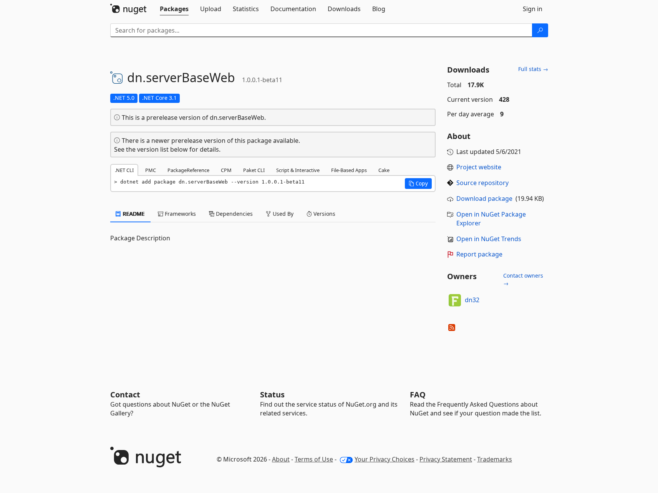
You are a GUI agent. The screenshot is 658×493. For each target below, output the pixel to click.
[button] (418, 183)
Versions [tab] (323, 213)
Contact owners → (523, 279)
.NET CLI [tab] (124, 170)
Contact (125, 394)
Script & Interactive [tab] (298, 170)
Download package (484, 198)
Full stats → (533, 69)
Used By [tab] (282, 213)
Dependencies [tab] (233, 213)
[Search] (540, 30)
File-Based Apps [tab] (349, 170)
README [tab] (133, 213)
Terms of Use (314, 459)
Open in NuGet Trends (488, 239)
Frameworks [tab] (179, 213)
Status (272, 394)
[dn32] (455, 300)
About (281, 459)
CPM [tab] (226, 170)
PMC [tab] (150, 170)
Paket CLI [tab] (254, 170)
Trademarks (494, 459)
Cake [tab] (383, 170)
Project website (478, 167)
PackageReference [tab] (188, 170)
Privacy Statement (445, 459)
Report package (479, 254)
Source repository (482, 183)
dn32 (472, 300)
